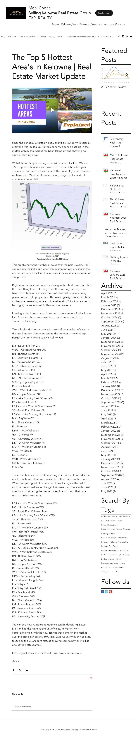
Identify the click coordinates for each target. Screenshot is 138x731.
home (122, 563)
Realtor (104, 555)
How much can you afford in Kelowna (116, 537)
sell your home (118, 567)
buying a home (107, 559)
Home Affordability (109, 525)
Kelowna (104, 542)
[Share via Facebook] (13, 670)
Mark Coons (39, 7)
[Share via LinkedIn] (26, 670)
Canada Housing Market (111, 520)
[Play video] (52, 110)
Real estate (124, 550)
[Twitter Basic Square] (106, 591)
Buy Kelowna (124, 516)
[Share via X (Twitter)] (20, 670)
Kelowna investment (109, 550)
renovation (105, 567)
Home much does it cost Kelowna (115, 529)
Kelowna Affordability (119, 542)
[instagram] (123, 36)
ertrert (118, 559)
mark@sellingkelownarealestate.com (83, 36)
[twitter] (131, 36)
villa (116, 572)
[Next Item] (126, 75)
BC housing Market (109, 516)
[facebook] (119, 36)
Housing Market (108, 533)
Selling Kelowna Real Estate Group (60, 13)
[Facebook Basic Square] (102, 591)
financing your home (109, 563)
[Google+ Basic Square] (110, 591)
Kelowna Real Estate (109, 546)
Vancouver (113, 555)
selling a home (107, 572)
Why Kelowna (124, 555)
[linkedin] (127, 36)
